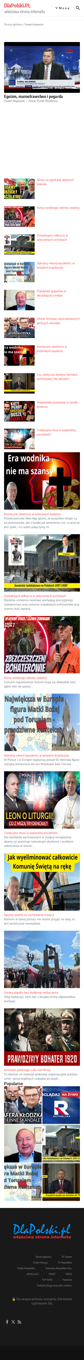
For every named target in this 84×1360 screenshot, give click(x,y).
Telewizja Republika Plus (58, 1268)
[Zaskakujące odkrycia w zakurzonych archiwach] (61, 1143)
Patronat (67, 1279)
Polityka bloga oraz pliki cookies (54, 1285)
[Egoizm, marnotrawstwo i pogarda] (42, 67)
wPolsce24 (33, 1274)
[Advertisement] (42, 144)
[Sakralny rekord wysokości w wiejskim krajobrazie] (23, 1182)
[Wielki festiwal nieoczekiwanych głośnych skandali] (23, 1105)
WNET (52, 1274)
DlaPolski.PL (17, 5)
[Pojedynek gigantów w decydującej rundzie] (23, 1143)
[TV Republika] (61, 1105)
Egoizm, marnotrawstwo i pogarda (33, 96)
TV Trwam (66, 1256)
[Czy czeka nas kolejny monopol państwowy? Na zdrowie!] (61, 1182)
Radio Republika (26, 1268)
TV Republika (65, 1262)
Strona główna (13, 24)
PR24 (69, 1274)
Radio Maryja (40, 1262)
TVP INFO (47, 1279)
